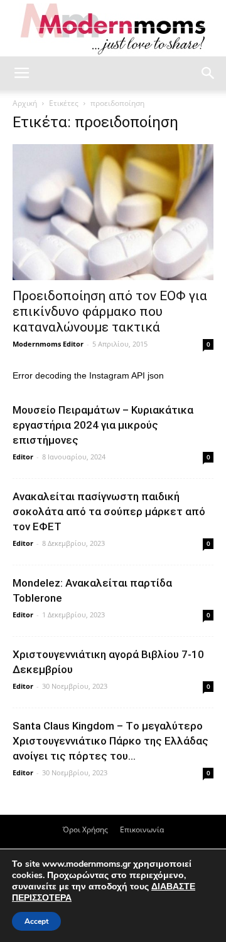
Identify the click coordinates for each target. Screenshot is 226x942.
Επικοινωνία (142, 829)
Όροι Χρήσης (85, 829)
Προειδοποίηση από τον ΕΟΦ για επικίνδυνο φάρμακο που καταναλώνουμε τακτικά (110, 311)
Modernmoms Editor (48, 343)
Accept (36, 921)
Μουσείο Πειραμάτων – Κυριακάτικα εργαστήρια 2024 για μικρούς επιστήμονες (103, 425)
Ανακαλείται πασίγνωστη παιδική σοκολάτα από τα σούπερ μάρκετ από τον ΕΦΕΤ (109, 511)
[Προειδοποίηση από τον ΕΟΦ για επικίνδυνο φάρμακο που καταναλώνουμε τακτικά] (113, 212)
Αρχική (25, 103)
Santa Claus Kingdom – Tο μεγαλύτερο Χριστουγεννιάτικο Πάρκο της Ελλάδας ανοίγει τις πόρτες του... (110, 741)
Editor (23, 456)
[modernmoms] (113, 29)
